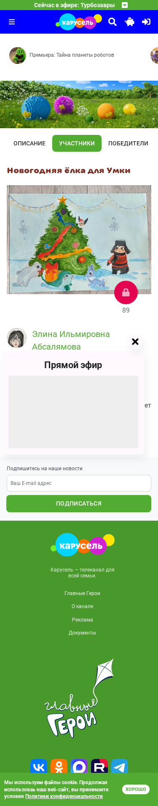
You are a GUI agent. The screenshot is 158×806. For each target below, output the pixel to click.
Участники (77, 143)
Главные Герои (82, 593)
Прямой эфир (73, 365)
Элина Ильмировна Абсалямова (71, 340)
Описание (29, 143)
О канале (82, 606)
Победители (128, 143)
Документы (82, 633)
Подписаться (79, 503)
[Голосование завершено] (126, 292)
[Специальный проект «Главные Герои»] (79, 698)
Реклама (82, 620)
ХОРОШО (136, 789)
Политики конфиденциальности (64, 796)
